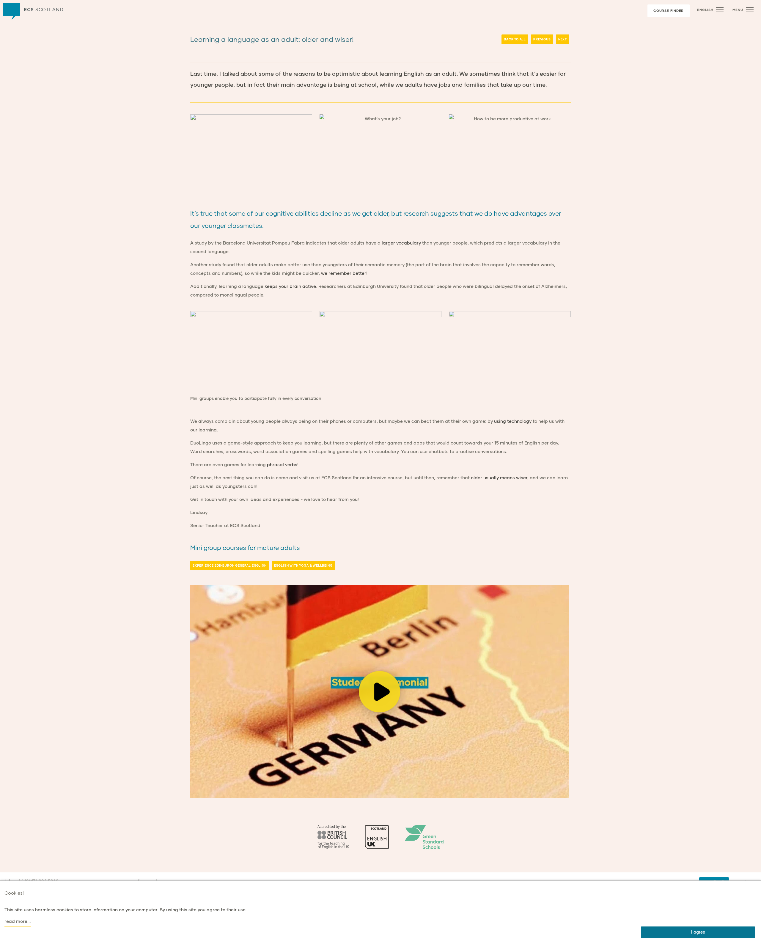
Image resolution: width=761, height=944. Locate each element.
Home (33, 11)
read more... (17, 921)
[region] (379, 691)
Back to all (515, 39)
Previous (542, 39)
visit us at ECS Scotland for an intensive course (350, 477)
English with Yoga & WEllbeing (303, 565)
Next (562, 39)
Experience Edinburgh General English (230, 565)
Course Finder (668, 10)
